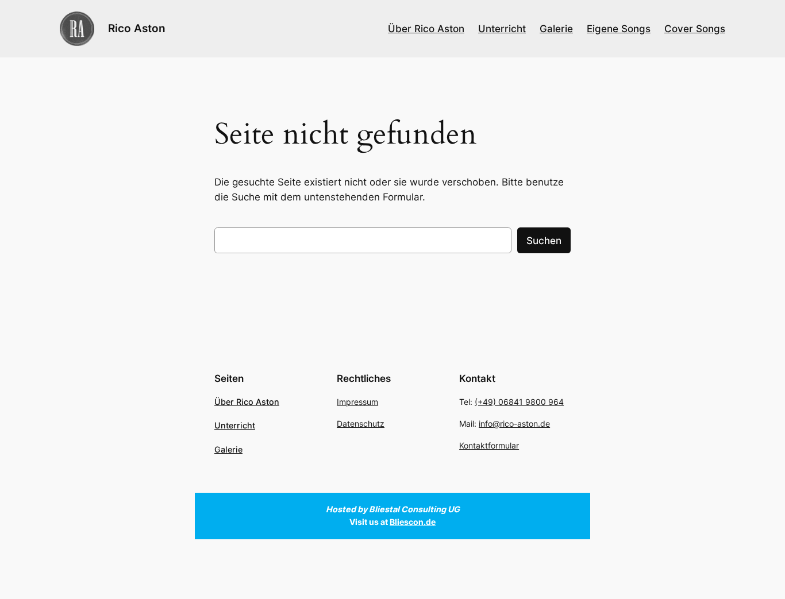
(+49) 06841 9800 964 (519, 402)
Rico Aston (137, 28)
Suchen (543, 240)
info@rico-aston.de (514, 423)
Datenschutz (360, 423)
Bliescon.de (413, 522)
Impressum (357, 402)
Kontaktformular (489, 445)
